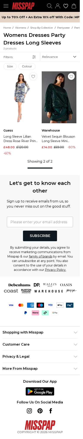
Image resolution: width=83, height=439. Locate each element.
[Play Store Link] (40, 391)
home (7, 27)
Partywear (63, 27)
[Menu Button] (6, 5)
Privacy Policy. (55, 270)
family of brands (40, 256)
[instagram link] (29, 410)
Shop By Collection (41, 27)
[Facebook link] (50, 410)
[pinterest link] (40, 410)
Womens (20, 27)
